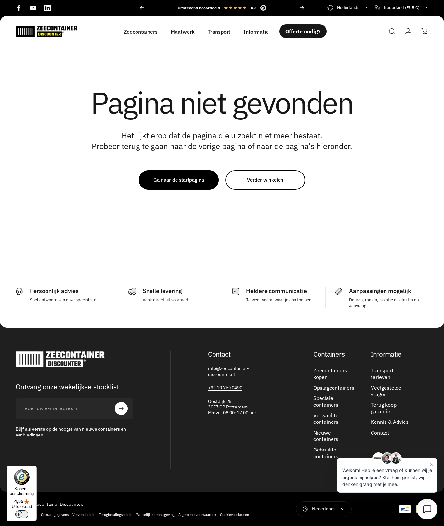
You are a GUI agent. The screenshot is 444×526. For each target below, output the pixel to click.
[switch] (21, 514)
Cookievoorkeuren (234, 514)
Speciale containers (325, 401)
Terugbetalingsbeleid (115, 514)
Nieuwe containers (325, 435)
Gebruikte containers (325, 452)
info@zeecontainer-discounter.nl (228, 371)
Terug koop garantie (384, 407)
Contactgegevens (55, 514)
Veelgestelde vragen (386, 390)
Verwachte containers (326, 418)
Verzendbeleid (83, 514)
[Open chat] (427, 509)
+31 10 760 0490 (225, 388)
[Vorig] (142, 8)
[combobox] (347, 8)
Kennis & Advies (390, 422)
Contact (380, 432)
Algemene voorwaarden (197, 514)
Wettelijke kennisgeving (155, 514)
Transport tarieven (382, 373)
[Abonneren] (121, 408)
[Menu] (33, 470)
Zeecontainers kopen (330, 373)
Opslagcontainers (333, 387)
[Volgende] (302, 8)
